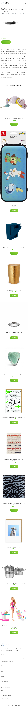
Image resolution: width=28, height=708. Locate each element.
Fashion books (18, 33)
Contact (3, 693)
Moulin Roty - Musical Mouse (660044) (14, 118)
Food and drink (4, 681)
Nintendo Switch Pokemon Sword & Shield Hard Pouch (14, 204)
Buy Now (6, 42)
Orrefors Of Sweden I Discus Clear (14, 332)
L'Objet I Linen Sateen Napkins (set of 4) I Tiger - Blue (14, 504)
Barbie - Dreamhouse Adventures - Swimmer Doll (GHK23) (14, 626)
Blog (2, 690)
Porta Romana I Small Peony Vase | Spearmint (14, 374)
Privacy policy (4, 698)
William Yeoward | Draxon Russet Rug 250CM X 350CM (14, 460)
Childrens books (11, 33)
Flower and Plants (5, 679)
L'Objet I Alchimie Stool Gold (14, 290)
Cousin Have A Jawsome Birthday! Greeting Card (14, 417)
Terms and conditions (6, 695)
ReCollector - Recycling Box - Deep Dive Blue (14, 247)
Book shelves (4, 669)
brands (2, 671)
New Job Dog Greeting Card (14, 547)
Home (2, 13)
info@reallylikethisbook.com (7, 661)
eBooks (3, 676)
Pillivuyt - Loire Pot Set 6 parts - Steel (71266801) (14, 583)
